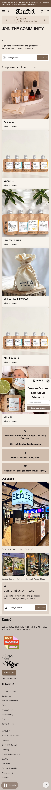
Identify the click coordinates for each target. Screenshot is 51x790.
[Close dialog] (48, 381)
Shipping (5, 719)
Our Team (6, 764)
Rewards (5, 777)
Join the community (10, 701)
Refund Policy (7, 714)
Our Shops (6, 740)
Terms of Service (9, 724)
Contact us (6, 696)
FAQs (4, 705)
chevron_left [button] (6, 20)
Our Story (6, 759)
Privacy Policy (7, 710)
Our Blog (5, 750)
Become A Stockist (9, 768)
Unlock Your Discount (38, 408)
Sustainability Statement (12, 754)
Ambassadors (7, 773)
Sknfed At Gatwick (9, 745)
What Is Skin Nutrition (11, 736)
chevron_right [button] (44, 20)
